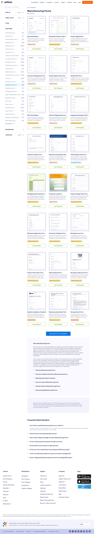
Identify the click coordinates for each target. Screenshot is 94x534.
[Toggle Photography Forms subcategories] (17, 91)
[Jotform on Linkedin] (76, 531)
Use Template (36, 49)
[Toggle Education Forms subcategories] (15, 62)
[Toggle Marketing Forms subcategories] (15, 88)
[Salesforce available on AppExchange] (84, 486)
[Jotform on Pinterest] (84, 531)
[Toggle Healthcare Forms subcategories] (16, 72)
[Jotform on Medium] (78, 531)
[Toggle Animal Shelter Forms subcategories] (18, 39)
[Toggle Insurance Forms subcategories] (15, 81)
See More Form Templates (58, 334)
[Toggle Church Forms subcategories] (14, 52)
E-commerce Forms (76, 162)
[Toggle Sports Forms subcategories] (13, 111)
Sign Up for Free (87, 2)
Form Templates (31, 7)
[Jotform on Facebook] (70, 531)
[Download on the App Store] (84, 481)
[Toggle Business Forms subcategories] (14, 46)
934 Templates (31, 13)
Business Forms (32, 44)
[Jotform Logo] (6, 2)
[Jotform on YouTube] (87, 531)
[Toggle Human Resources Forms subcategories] (19, 75)
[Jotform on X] (73, 531)
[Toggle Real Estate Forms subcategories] (16, 98)
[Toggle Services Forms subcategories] (14, 107)
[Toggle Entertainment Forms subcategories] (17, 65)
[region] (15, 74)
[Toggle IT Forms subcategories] (11, 78)
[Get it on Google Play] (84, 476)
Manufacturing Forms (39, 10)
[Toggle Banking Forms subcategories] (14, 42)
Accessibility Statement (39, 531)
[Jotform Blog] (81, 531)
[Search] (6, 7)
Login (79, 2)
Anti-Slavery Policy (54, 531)
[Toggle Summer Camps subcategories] (15, 114)
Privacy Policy (20, 531)
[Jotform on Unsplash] (90, 531)
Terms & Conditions (8, 531)
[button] (15, 12)
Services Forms (32, 320)
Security (28, 531)
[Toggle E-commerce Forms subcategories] (17, 59)
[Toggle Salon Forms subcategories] (13, 104)
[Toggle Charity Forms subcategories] (14, 49)
